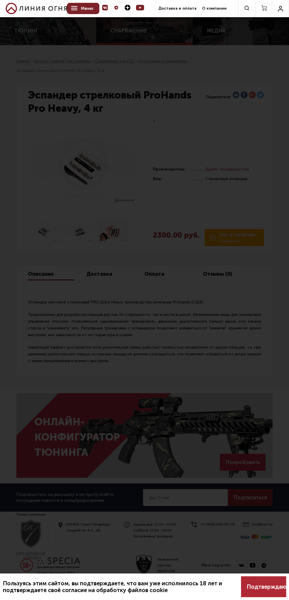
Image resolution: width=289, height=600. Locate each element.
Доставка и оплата (177, 8)
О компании (214, 8)
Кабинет (280, 8)
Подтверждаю (266, 586)
